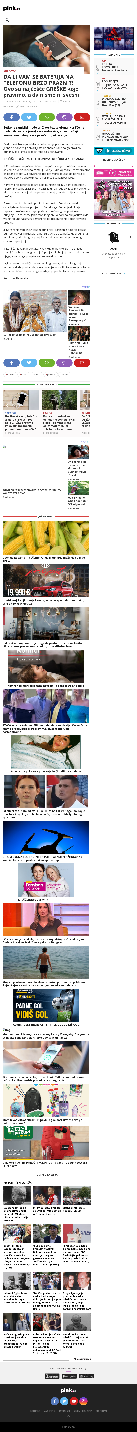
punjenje (50, 374)
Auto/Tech (10, 71)
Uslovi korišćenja (83, 1411)
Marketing (49, 1411)
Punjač (36, 374)
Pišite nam (101, 1411)
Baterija (10, 374)
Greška (24, 374)
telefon (65, 374)
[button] (7, 406)
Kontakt (35, 1411)
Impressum (64, 1411)
